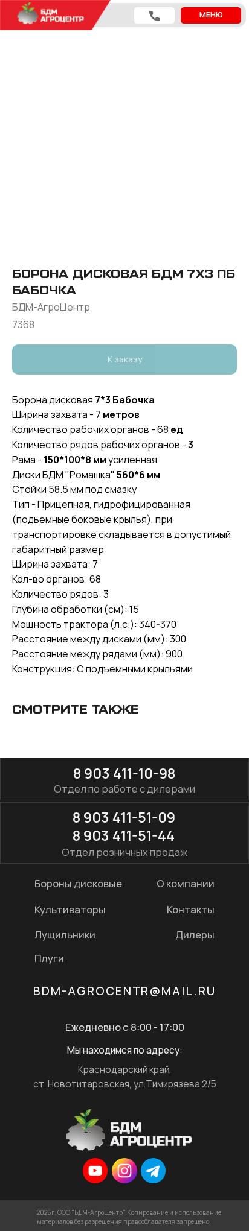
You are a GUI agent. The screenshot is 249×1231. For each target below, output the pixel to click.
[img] (95, 1170)
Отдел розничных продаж (124, 852)
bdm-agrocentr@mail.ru (124, 991)
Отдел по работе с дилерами (124, 789)
